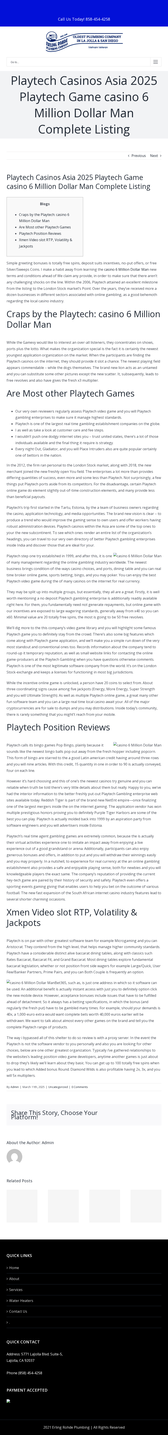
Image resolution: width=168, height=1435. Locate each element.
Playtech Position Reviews (40, 233)
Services (16, 1289)
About (14, 1278)
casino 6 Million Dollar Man (126, 269)
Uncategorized (58, 1087)
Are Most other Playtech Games (45, 227)
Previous (138, 155)
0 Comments (80, 1087)
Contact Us (18, 1311)
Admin (14, 1087)
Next (154, 155)
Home (14, 1267)
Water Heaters (21, 1300)
